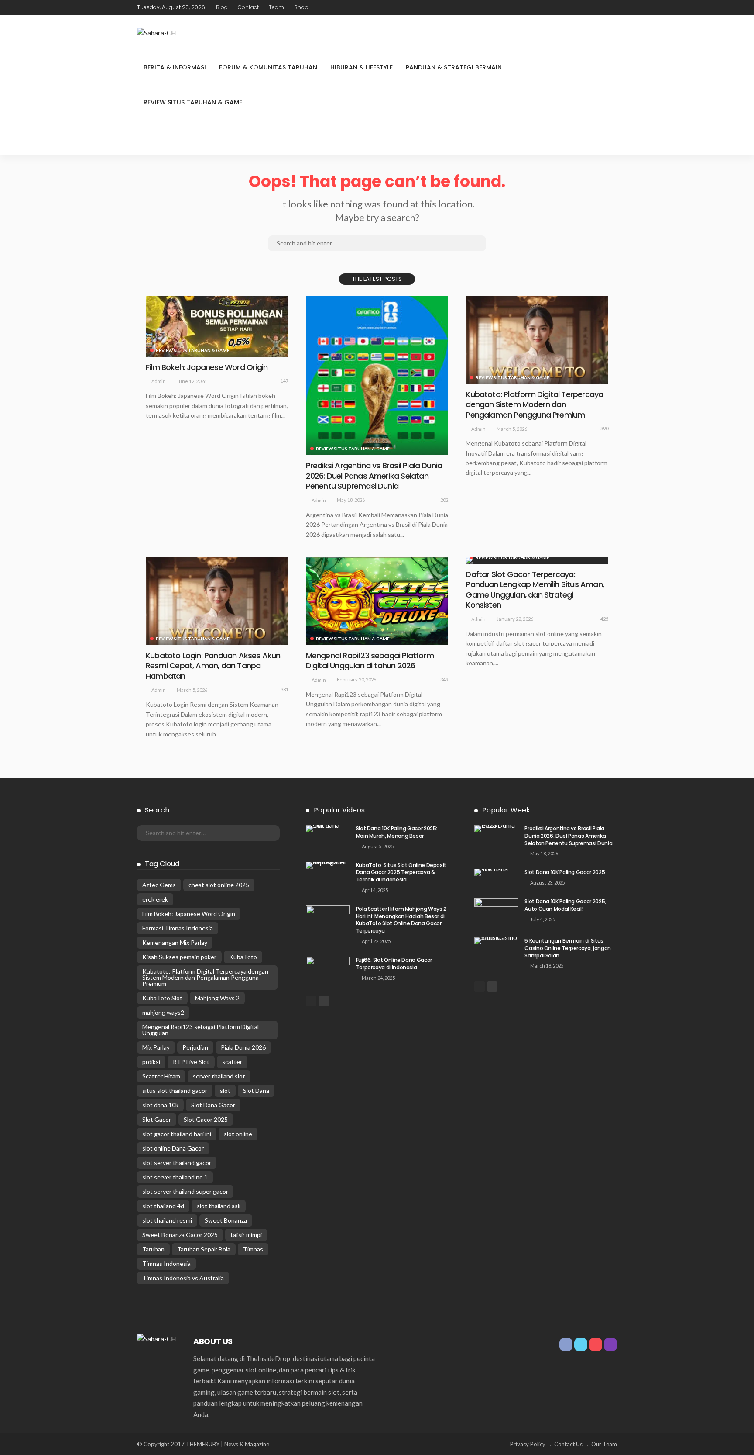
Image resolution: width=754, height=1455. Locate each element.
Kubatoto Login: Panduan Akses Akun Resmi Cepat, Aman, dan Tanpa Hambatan (213, 665)
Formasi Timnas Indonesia (177, 928)
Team (276, 7)
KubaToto (243, 957)
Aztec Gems (159, 884)
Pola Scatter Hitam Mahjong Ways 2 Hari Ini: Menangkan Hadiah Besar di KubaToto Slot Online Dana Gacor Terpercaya (401, 919)
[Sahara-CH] (156, 32)
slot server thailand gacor (176, 1162)
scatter (232, 1061)
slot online (238, 1133)
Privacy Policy (527, 1444)
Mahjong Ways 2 (217, 998)
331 (284, 689)
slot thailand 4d (163, 1206)
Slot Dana (256, 1090)
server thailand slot (219, 1076)
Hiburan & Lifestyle (361, 67)
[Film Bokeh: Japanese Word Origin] (217, 326)
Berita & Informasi (175, 67)
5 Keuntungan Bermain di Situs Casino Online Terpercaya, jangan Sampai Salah (567, 948)
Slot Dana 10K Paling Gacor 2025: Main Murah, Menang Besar (396, 832)
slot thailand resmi (167, 1220)
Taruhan (153, 1249)
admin (158, 381)
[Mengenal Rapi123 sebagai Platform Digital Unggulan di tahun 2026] (377, 601)
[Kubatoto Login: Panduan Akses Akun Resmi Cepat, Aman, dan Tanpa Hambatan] (217, 601)
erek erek (155, 899)
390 (604, 428)
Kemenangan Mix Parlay (174, 942)
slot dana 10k (160, 1105)
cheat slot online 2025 (218, 884)
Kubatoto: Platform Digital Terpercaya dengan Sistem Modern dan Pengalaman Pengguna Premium (534, 404)
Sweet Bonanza (226, 1220)
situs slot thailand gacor (174, 1090)
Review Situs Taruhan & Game (193, 102)
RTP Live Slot (191, 1061)
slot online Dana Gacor (173, 1148)
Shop (301, 7)
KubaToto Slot (162, 998)
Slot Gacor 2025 (206, 1119)
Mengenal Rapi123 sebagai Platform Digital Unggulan (200, 1030)
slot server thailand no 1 (175, 1177)
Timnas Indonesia (166, 1263)
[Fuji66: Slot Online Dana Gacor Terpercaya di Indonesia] (328, 971)
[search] (610, 137)
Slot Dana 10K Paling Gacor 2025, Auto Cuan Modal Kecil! (565, 905)
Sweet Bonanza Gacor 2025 (180, 1234)
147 (284, 381)
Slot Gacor (156, 1119)
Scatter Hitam (161, 1076)
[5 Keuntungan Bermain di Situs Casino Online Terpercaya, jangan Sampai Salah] (496, 940)
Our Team (604, 1444)
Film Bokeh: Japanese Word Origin (206, 367)
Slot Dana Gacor (213, 1105)
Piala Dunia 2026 (243, 1047)
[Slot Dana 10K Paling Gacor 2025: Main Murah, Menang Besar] (328, 828)
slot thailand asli (218, 1206)
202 (444, 500)
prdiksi (151, 1061)
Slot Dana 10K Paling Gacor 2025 (564, 872)
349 (444, 679)
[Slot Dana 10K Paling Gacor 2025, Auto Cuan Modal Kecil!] (496, 912)
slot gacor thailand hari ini (176, 1133)
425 (604, 619)
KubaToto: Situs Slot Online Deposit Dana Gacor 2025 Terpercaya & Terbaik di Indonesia (401, 872)
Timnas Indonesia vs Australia (183, 1278)
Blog (222, 7)
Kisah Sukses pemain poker (179, 957)
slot (225, 1090)
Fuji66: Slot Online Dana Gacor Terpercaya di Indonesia (394, 963)
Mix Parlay (156, 1047)
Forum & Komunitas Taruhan (268, 67)
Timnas (253, 1249)
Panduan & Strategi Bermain (454, 67)
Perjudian (195, 1047)
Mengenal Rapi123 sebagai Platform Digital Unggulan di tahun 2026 (370, 660)
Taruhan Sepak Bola (203, 1249)
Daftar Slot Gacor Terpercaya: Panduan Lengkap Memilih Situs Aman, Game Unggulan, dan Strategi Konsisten (535, 589)
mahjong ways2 (163, 1012)
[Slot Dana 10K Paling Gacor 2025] (496, 872)
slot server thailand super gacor (185, 1191)
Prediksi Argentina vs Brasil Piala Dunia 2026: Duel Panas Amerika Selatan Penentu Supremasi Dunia (374, 475)
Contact (248, 7)
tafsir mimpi (246, 1234)
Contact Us (568, 1444)
